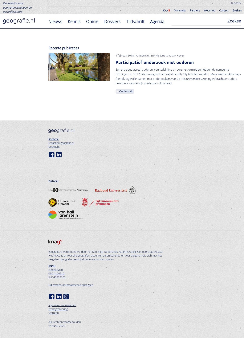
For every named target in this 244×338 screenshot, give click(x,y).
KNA (166, 10)
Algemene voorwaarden (62, 305)
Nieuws (55, 21)
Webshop (209, 10)
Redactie (53, 139)
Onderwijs (180, 10)
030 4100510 (56, 273)
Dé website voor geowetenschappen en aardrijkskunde (17, 7)
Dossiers (112, 21)
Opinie (92, 21)
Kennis (74, 21)
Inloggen (236, 3)
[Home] (19, 21)
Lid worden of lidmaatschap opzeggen (70, 285)
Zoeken (237, 10)
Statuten (53, 313)
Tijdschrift (135, 21)
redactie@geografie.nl (61, 143)
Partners (195, 10)
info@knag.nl (55, 269)
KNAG (51, 266)
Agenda (157, 21)
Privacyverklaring (58, 309)
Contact (224, 10)
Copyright (54, 146)
